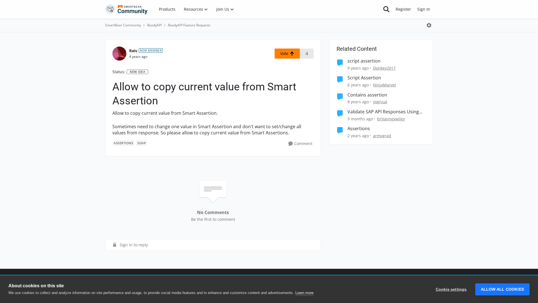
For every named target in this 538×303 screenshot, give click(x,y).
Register (403, 9)
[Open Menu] (429, 25)
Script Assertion (364, 78)
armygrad (382, 135)
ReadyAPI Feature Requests (189, 25)
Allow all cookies (502, 289)
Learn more (304, 293)
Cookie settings (451, 289)
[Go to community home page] (126, 9)
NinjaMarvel (384, 85)
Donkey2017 (384, 68)
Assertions (358, 129)
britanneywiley (391, 118)
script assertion (364, 61)
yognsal (380, 101)
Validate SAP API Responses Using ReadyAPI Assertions (383, 112)
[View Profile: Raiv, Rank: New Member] (119, 54)
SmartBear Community (123, 25)
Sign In (423, 9)
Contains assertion (367, 95)
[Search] (386, 9)
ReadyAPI (154, 25)
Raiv (133, 50)
